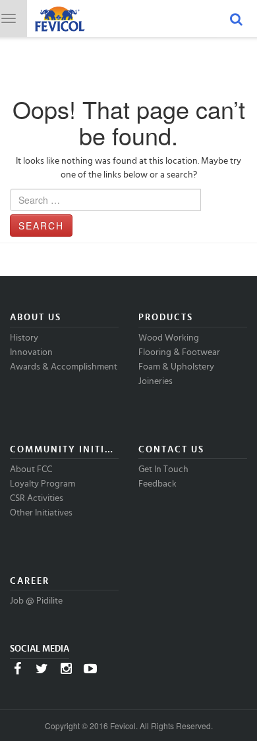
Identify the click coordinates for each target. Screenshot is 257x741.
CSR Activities (36, 498)
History (24, 338)
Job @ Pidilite (36, 601)
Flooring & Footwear (179, 352)
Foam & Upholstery (176, 366)
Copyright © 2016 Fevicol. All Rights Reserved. (129, 725)
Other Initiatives (41, 512)
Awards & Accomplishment (63, 366)
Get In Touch (163, 469)
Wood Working (168, 338)
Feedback (157, 484)
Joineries (155, 381)
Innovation (31, 352)
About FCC (31, 469)
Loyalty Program (42, 484)
